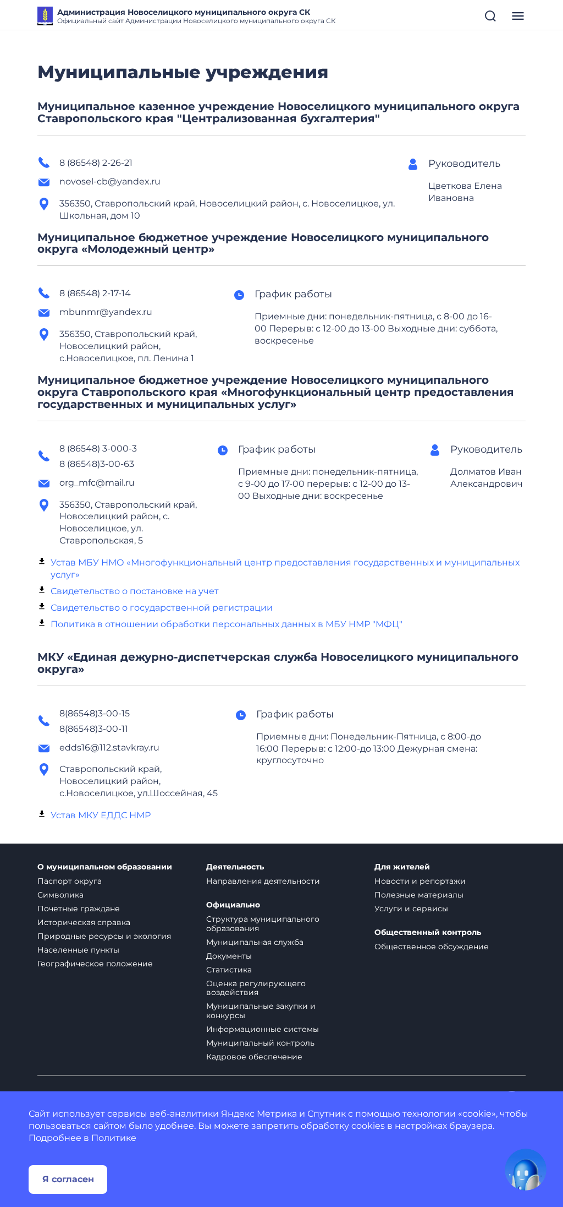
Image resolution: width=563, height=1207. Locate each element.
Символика (60, 895)
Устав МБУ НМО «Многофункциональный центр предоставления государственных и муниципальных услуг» (285, 568)
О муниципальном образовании (104, 867)
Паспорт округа (69, 881)
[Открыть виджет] (526, 1169)
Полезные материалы (418, 895)
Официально (233, 905)
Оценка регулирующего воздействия (256, 988)
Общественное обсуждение (431, 947)
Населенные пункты (78, 950)
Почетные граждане (78, 909)
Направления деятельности (263, 881)
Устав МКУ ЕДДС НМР (101, 815)
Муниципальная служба (254, 942)
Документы (229, 956)
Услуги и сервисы (411, 909)
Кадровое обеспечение (254, 1057)
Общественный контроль (427, 932)
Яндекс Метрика (259, 1113)
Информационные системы (262, 1029)
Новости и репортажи (420, 881)
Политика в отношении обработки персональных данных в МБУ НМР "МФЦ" (226, 624)
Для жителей (402, 867)
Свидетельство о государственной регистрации (162, 607)
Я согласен (68, 1179)
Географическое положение (95, 964)
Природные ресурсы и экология (104, 936)
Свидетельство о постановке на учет (135, 591)
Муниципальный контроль (260, 1043)
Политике (113, 1138)
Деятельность (235, 867)
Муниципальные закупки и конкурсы (261, 1010)
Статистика (229, 970)
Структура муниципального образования (262, 923)
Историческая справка (83, 922)
